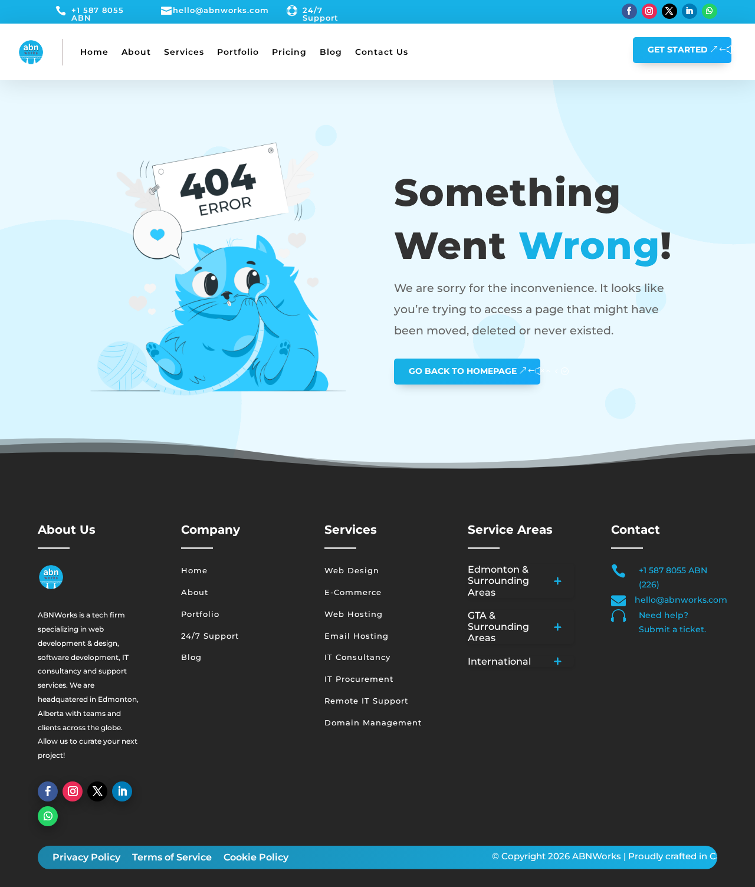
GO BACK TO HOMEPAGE (463, 371)
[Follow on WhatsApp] (709, 11)
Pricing (289, 52)
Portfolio (238, 52)
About (136, 52)
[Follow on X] (669, 11)
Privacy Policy (86, 857)
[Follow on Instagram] (649, 11)
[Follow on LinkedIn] (689, 11)
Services (184, 52)
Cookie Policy (256, 857)
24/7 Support (321, 13)
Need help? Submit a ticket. (672, 622)
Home (94, 52)
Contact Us (381, 52)
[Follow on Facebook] (629, 11)
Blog (331, 52)
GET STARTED (678, 49)
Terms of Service (172, 857)
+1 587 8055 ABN (97, 13)
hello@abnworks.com (221, 10)
